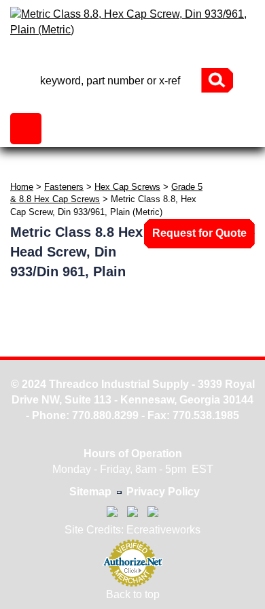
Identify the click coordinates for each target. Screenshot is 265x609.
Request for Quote (199, 233)
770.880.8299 (105, 415)
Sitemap (90, 491)
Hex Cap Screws (127, 187)
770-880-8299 (132, 56)
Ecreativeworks (163, 530)
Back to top (133, 594)
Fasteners (64, 187)
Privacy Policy (163, 491)
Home (21, 187)
